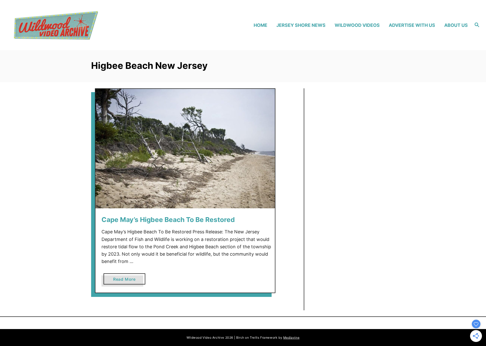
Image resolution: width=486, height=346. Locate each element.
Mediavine (291, 337)
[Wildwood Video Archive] (68, 25)
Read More (126, 280)
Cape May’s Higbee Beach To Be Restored (168, 219)
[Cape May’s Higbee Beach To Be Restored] (185, 149)
